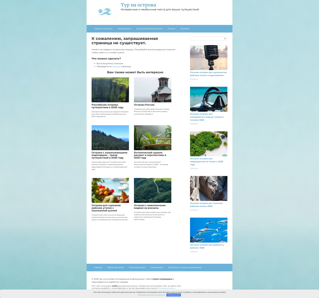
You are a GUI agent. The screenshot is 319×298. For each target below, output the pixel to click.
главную (116, 66)
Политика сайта (137, 267)
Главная (98, 267)
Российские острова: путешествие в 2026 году (107, 106)
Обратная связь (115, 267)
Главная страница (103, 28)
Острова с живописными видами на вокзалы (150, 206)
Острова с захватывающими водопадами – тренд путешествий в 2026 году (109, 155)
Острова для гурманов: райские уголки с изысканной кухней (106, 208)
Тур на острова (138, 5)
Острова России (144, 104)
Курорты (185, 28)
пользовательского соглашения (151, 295)
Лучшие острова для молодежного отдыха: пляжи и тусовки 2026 (207, 117)
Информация (124, 28)
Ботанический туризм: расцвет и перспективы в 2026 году (150, 155)
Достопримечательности (149, 28)
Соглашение (156, 267)
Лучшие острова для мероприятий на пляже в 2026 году (206, 161)
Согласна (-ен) (174, 295)
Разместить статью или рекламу (185, 267)
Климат (171, 28)
